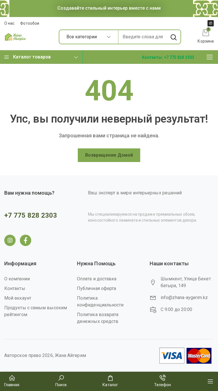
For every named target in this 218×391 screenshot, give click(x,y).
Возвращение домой (109, 155)
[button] (168, 57)
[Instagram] (210, 23)
